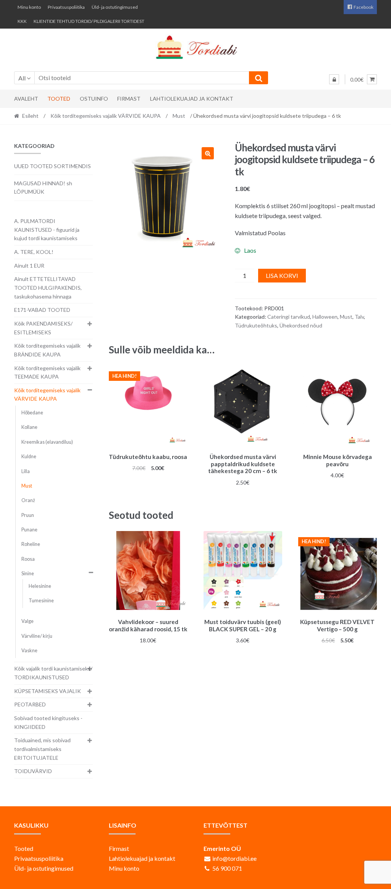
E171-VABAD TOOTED (42, 309)
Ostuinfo (94, 98)
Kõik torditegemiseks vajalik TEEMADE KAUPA (47, 372)
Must (179, 115)
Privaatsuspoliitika (66, 7)
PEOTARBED (30, 704)
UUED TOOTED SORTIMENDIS (52, 166)
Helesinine (40, 586)
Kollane (29, 427)
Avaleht (26, 98)
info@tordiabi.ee (234, 858)
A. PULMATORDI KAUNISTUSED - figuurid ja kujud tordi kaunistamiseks (46, 229)
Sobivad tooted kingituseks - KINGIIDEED (48, 722)
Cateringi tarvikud (288, 316)
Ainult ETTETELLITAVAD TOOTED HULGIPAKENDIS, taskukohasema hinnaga (48, 287)
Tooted (58, 98)
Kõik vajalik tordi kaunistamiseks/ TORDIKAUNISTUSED (53, 672)
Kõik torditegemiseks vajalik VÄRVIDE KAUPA (105, 115)
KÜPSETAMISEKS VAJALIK (47, 691)
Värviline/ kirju (36, 636)
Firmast (129, 98)
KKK (22, 21)
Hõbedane (32, 413)
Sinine (27, 573)
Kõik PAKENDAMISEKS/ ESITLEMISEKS (43, 327)
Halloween (325, 316)
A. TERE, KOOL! (33, 252)
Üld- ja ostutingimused (115, 7)
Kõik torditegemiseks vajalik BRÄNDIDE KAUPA (47, 350)
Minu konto (29, 7)
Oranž (28, 500)
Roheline (30, 544)
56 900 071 (227, 868)
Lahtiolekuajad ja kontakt (191, 98)
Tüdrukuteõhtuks (256, 325)
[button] (208, 153)
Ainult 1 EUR (29, 265)
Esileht (30, 115)
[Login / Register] (334, 79)
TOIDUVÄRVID (33, 771)
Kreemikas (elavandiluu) (47, 442)
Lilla (25, 471)
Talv (359, 316)
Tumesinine (41, 600)
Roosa (28, 559)
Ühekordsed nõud (301, 325)
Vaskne (29, 650)
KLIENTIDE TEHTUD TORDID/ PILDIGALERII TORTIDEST (89, 21)
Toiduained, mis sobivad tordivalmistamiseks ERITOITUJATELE (42, 749)
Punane (29, 530)
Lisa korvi (282, 275)
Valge (27, 621)
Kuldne (28, 456)
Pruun (27, 515)
